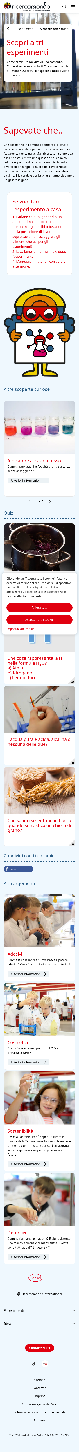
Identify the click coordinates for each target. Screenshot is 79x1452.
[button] (18, 869)
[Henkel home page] (8, 29)
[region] (39, 603)
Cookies (39, 1420)
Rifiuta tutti (39, 608)
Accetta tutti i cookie (39, 620)
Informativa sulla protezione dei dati (39, 1412)
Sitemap (39, 1380)
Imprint (39, 1396)
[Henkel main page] (27, 6)
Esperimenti (25, 29)
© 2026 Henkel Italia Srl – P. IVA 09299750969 (39, 1435)
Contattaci (37, 1348)
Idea (7, 1323)
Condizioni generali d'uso (39, 1404)
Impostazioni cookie (20, 629)
